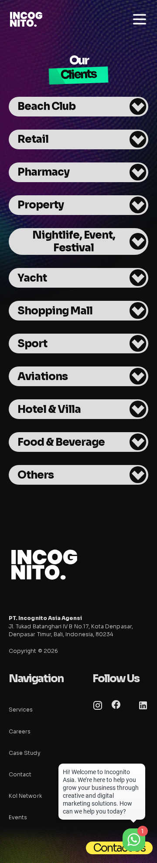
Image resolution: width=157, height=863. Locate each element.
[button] (78, 106)
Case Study (24, 753)
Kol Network (25, 796)
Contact (20, 774)
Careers (20, 731)
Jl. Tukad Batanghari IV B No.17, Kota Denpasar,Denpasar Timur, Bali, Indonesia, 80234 (71, 626)
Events (18, 817)
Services (21, 709)
